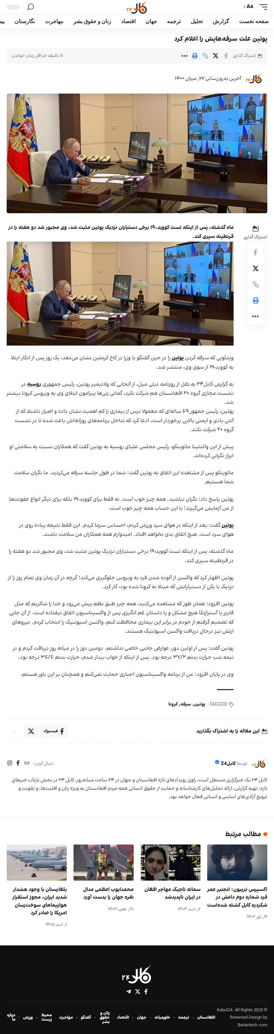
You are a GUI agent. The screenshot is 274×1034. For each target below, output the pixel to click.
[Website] (26, 764)
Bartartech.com (252, 1025)
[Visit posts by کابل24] (254, 79)
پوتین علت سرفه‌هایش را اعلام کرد (220, 39)
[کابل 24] (136, 7)
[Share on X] (215, 55)
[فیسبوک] (18, 764)
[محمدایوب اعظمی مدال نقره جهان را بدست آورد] (104, 863)
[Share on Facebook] (226, 55)
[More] (184, 55)
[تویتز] (137, 991)
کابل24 (228, 764)
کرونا (172, 704)
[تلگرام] (129, 991)
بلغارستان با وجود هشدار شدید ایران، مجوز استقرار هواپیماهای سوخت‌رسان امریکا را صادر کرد (39, 901)
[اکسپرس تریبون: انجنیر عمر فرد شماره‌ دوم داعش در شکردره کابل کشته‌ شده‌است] (237, 863)
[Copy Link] (205, 55)
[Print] (194, 55)
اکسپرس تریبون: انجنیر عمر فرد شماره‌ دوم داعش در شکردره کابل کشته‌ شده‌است (237, 897)
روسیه (34, 384)
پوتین (178, 358)
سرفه (185, 704)
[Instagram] (10, 764)
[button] (261, 6)
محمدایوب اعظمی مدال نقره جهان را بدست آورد (108, 893)
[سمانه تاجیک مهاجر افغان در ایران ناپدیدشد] (170, 863)
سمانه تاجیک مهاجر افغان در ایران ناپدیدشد (172, 893)
